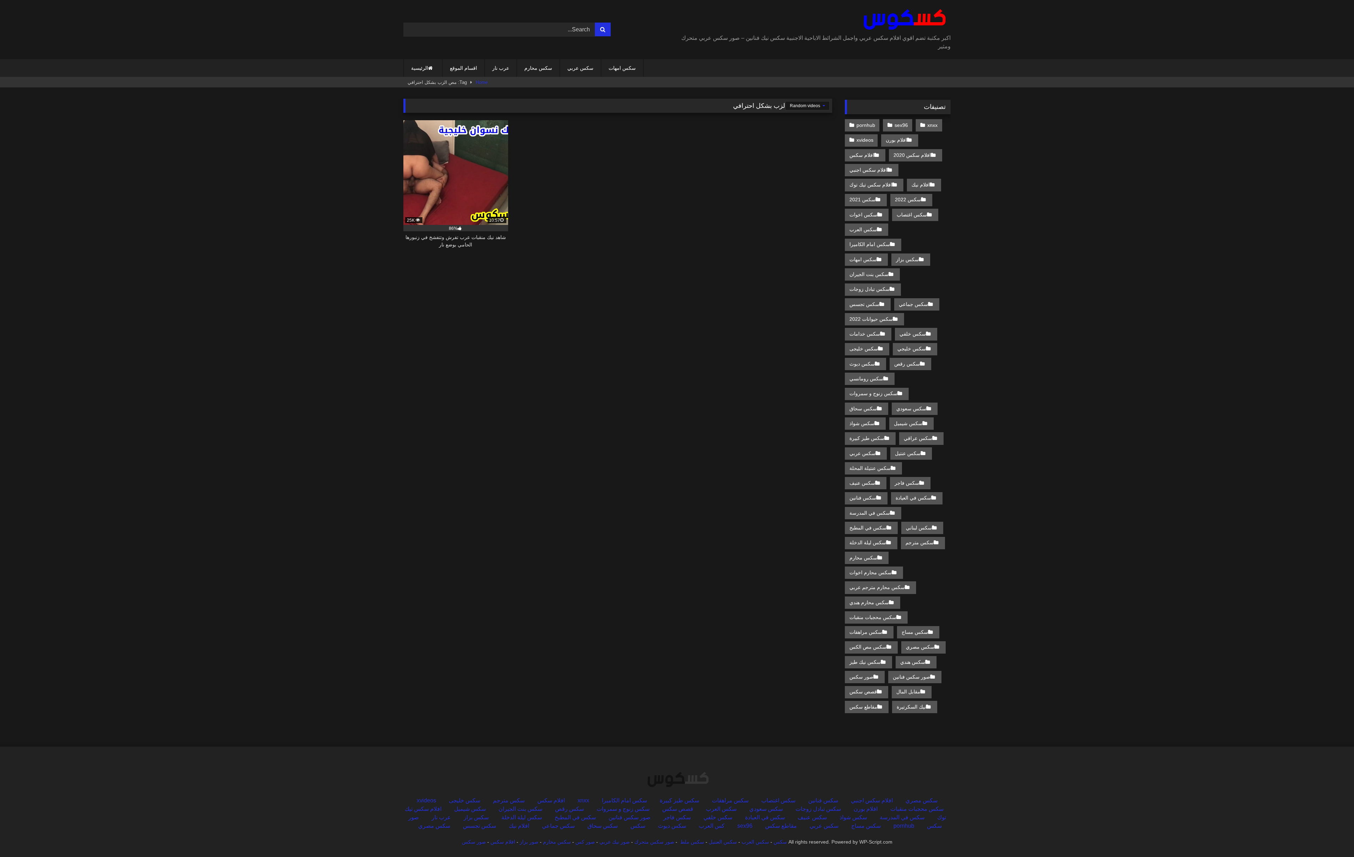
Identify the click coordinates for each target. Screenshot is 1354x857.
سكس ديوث (862, 364)
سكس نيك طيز (865, 662)
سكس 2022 (908, 199)
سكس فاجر (907, 483)
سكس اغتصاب (912, 215)
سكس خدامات (864, 334)
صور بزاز (529, 842)
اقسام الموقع (463, 68)
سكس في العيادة (913, 498)
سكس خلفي (912, 334)
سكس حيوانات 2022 (871, 319)
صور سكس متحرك (654, 842)
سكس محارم (538, 68)
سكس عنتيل (908, 453)
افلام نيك (920, 185)
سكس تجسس (864, 304)
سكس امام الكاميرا (869, 244)
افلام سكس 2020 (912, 155)
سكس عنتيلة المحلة (870, 468)
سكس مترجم (919, 542)
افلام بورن (896, 140)
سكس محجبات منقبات (872, 617)
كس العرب (712, 826)
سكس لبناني (919, 528)
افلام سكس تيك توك (870, 185)
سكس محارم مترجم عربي (877, 587)
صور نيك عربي (614, 842)
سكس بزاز (907, 259)
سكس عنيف (862, 483)
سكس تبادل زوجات (869, 289)
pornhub (865, 125)
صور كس (585, 842)
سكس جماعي (913, 304)
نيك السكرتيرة (911, 707)
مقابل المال (908, 691)
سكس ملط (692, 842)
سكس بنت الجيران (869, 274)
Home (482, 82)
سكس (637, 826)
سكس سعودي (911, 408)
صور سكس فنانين (911, 677)
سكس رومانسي (866, 378)
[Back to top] (1332, 836)
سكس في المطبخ (867, 528)
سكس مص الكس (867, 647)
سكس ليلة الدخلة (867, 542)
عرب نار (500, 68)
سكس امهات (622, 68)
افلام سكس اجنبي (868, 170)
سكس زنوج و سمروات (873, 393)
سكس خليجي (911, 348)
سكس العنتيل (723, 842)
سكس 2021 (862, 199)
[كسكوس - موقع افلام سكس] (903, 20)
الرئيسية (419, 68)
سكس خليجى (863, 348)
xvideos (864, 140)
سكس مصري (920, 647)
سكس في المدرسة (869, 513)
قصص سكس (863, 691)
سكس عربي (580, 68)
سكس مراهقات (865, 632)
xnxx (932, 125)
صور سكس (861, 677)
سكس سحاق (863, 408)
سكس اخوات (863, 215)
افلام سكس (861, 155)
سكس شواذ (861, 423)
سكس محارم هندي (869, 602)
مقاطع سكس (863, 707)
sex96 (901, 125)
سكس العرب (863, 229)
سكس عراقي (918, 438)
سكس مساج (915, 632)
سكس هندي (912, 662)
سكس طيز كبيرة (866, 438)
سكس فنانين (862, 498)
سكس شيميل (908, 423)
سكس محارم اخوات (870, 572)
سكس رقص (907, 364)
